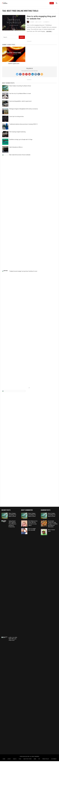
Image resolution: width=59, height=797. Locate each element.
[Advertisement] (29, 778)
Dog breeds (53, 758)
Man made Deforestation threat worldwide (19, 154)
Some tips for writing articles (16, 116)
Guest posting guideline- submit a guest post (20, 101)
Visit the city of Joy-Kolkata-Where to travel (20, 93)
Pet (39, 758)
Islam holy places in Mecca (15, 147)
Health (14, 758)
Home (4, 758)
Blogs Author (26, 756)
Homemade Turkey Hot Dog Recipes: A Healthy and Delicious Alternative (52, 523)
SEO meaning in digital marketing (17, 131)
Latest (9, 758)
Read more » (49, 31)
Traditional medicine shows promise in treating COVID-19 (23, 124)
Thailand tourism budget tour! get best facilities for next (23, 271)
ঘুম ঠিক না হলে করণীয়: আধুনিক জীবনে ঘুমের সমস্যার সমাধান (13, 639)
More (35, 758)
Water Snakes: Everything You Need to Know (20, 85)
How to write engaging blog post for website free (41, 17)
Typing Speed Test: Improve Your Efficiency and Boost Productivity (12, 523)
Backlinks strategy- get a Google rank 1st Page (20, 139)
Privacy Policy (45, 758)
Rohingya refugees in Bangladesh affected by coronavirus (23, 108)
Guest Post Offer (27, 758)
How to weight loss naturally (32, 529)
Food (20, 758)
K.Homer (32, 22)
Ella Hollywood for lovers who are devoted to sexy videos (32, 523)
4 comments (46, 22)
